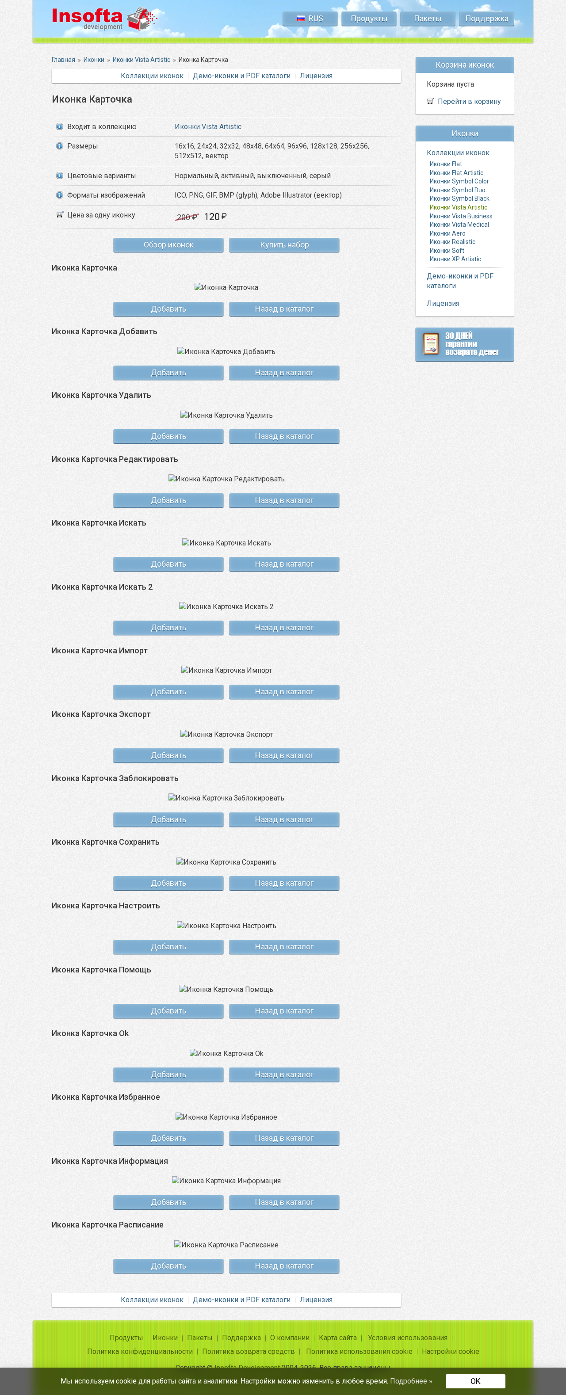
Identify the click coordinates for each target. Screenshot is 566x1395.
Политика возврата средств (248, 1351)
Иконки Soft (447, 250)
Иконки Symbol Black (460, 198)
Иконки (165, 1338)
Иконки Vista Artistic (208, 126)
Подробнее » (411, 1381)
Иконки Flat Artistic (456, 172)
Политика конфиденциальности (140, 1351)
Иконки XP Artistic (455, 259)
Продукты (369, 18)
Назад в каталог (284, 308)
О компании (290, 1338)
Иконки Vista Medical (459, 224)
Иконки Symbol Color (459, 181)
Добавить (168, 308)
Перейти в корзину (469, 101)
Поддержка (487, 18)
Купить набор (284, 244)
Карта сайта (338, 1338)
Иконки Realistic (452, 241)
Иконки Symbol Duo (458, 189)
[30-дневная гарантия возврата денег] (465, 344)
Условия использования (407, 1338)
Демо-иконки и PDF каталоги (242, 76)
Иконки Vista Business (461, 215)
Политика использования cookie (359, 1351)
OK (475, 1381)
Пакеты (428, 18)
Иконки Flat (446, 164)
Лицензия (316, 76)
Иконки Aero (448, 232)
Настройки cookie (450, 1351)
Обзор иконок (169, 244)
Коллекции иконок (152, 76)
